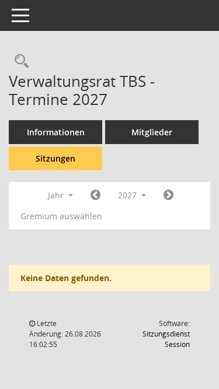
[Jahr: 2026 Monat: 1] (95, 195)
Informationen (56, 132)
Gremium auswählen (61, 216)
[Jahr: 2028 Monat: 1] (168, 195)
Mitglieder (151, 132)
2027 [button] (128, 195)
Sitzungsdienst (166, 339)
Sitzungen (55, 158)
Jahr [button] (57, 195)
